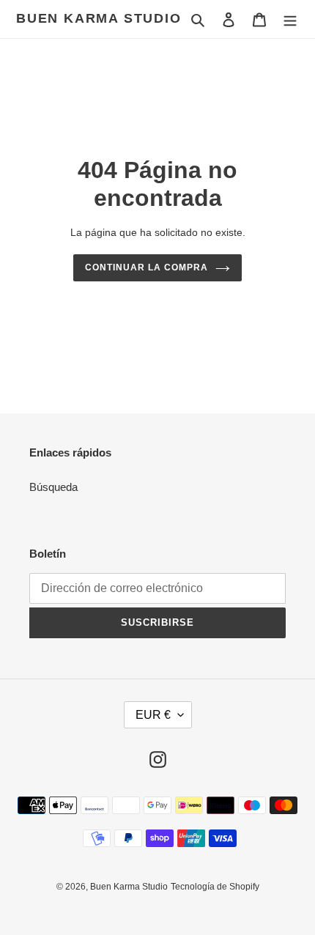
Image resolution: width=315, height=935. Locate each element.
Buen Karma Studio (99, 18)
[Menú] (290, 19)
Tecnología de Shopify (215, 887)
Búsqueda (53, 487)
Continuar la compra (146, 267)
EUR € (153, 715)
